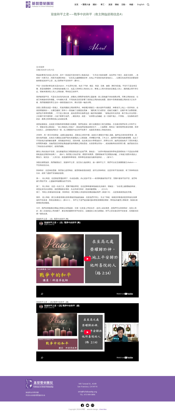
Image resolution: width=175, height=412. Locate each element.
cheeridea (102, 409)
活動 (123, 4)
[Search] (148, 4)
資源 (110, 4)
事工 (103, 4)
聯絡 (117, 4)
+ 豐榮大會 (85, 4)
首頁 (76, 4)
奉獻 (131, 4)
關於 (95, 4)
